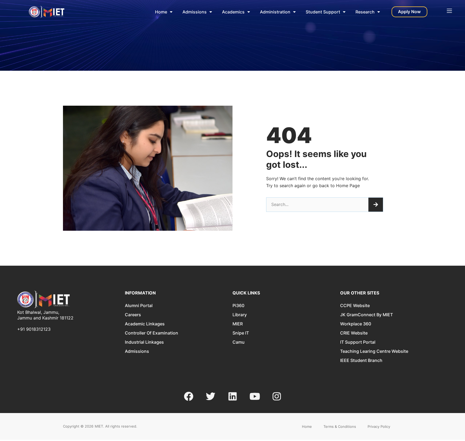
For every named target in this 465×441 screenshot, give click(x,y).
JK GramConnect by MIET (366, 314)
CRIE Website (354, 333)
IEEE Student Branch (361, 360)
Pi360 (238, 305)
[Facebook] (188, 396)
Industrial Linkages (144, 342)
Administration (275, 12)
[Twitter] (210, 396)
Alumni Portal (139, 305)
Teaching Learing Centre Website (374, 351)
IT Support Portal (357, 342)
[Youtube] (254, 396)
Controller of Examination (151, 333)
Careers (133, 314)
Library (239, 314)
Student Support (323, 12)
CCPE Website (355, 305)
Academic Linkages (145, 323)
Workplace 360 (355, 323)
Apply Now (409, 11)
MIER (237, 323)
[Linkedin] (232, 396)
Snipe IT (240, 333)
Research (365, 12)
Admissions (194, 12)
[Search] (375, 205)
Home (161, 12)
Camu (238, 342)
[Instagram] (276, 396)
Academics (233, 12)
